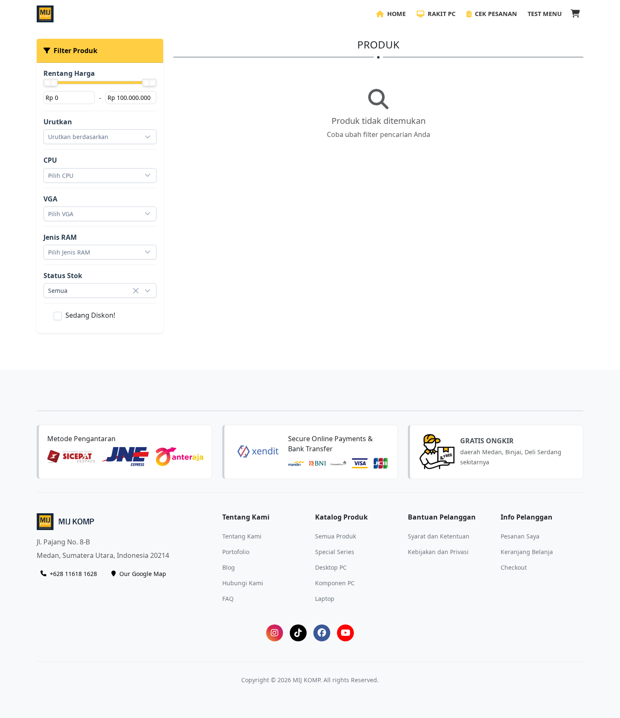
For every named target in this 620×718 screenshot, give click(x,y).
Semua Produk (335, 536)
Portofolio (235, 551)
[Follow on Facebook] (321, 632)
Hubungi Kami (242, 583)
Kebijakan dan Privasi (438, 551)
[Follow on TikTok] (298, 632)
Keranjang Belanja (527, 551)
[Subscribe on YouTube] (345, 632)
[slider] (50, 82)
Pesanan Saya (520, 536)
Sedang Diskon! (90, 315)
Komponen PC (335, 583)
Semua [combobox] (57, 291)
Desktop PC (331, 567)
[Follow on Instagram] (274, 632)
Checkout (514, 567)
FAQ (228, 598)
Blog (228, 567)
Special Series (334, 551)
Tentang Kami (241, 536)
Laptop (324, 598)
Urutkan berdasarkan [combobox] (78, 137)
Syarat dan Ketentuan (438, 536)
